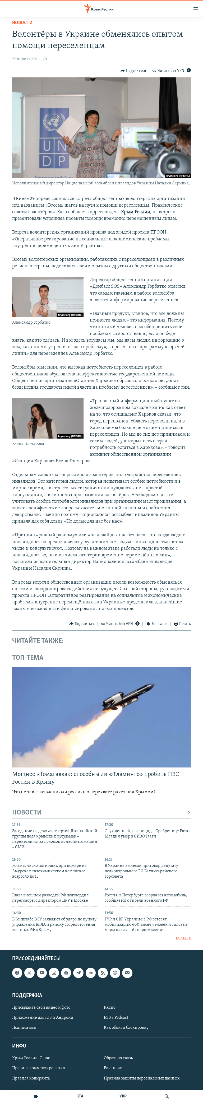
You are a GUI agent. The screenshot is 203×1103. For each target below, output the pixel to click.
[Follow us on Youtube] (42, 973)
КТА (79, 1096)
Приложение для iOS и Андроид (42, 1018)
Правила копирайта (31, 1078)
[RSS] (103, 973)
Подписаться (24, 1028)
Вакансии (113, 1068)
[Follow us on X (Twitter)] (29, 973)
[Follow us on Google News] (66, 973)
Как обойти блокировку (126, 1028)
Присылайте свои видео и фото (41, 1008)
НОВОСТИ (27, 812)
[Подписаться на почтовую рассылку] (127, 973)
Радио (110, 1008)
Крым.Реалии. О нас (31, 1058)
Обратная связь (118, 1058)
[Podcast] (115, 973)
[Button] (133, 70)
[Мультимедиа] (36, 1096)
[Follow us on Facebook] (17, 973)
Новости (22, 23)
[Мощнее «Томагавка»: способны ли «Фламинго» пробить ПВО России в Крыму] (101, 717)
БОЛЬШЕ (183, 939)
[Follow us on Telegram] (78, 973)
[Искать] (167, 1096)
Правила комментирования (38, 1068)
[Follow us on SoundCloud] (91, 973)
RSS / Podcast (116, 1018)
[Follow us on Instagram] (54, 973)
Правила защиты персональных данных (141, 1078)
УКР (123, 1096)
